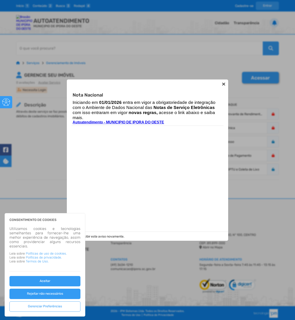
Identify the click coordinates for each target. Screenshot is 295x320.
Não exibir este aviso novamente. (100, 236)
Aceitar (45, 281)
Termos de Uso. (37, 261)
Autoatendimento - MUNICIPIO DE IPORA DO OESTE (118, 122)
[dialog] (45, 265)
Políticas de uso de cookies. (46, 253)
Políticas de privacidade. (44, 257)
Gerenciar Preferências (45, 306)
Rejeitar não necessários (45, 294)
